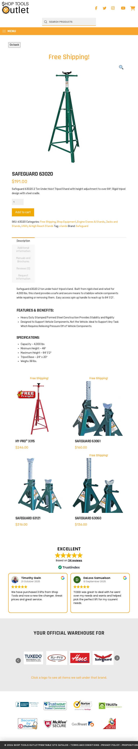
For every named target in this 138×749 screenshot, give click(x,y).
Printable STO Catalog (53, 745)
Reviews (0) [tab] (23, 268)
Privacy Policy (110, 745)
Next (117, 658)
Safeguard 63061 (87, 441)
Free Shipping (48, 221)
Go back (14, 44)
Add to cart (23, 212)
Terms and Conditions (84, 745)
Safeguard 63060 (88, 518)
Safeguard (82, 226)
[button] (133, 8)
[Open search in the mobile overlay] (69, 22)
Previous (18, 660)
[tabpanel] (33, 658)
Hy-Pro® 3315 (25, 441)
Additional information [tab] (23, 249)
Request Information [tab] (23, 277)
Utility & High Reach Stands (37, 226)
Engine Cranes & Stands (91, 221)
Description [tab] (23, 240)
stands (63, 226)
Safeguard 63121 (27, 518)
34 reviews (75, 560)
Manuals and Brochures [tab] (23, 260)
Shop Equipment (66, 221)
